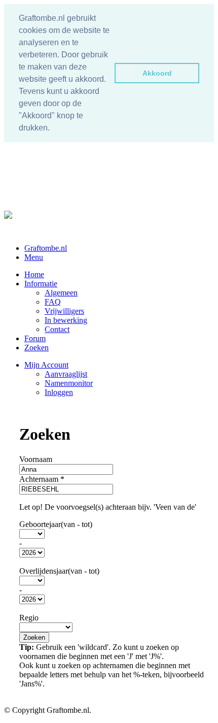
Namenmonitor (69, 383)
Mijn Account (46, 364)
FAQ (53, 302)
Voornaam (35, 459)
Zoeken (36, 347)
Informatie (40, 283)
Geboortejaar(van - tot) (55, 524)
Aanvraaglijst (66, 374)
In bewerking (66, 320)
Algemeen (61, 292)
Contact (57, 329)
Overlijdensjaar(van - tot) (59, 571)
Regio (29, 617)
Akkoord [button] (157, 73)
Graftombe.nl (45, 248)
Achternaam (41, 479)
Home (34, 274)
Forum (35, 338)
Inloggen (59, 392)
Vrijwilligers (64, 311)
